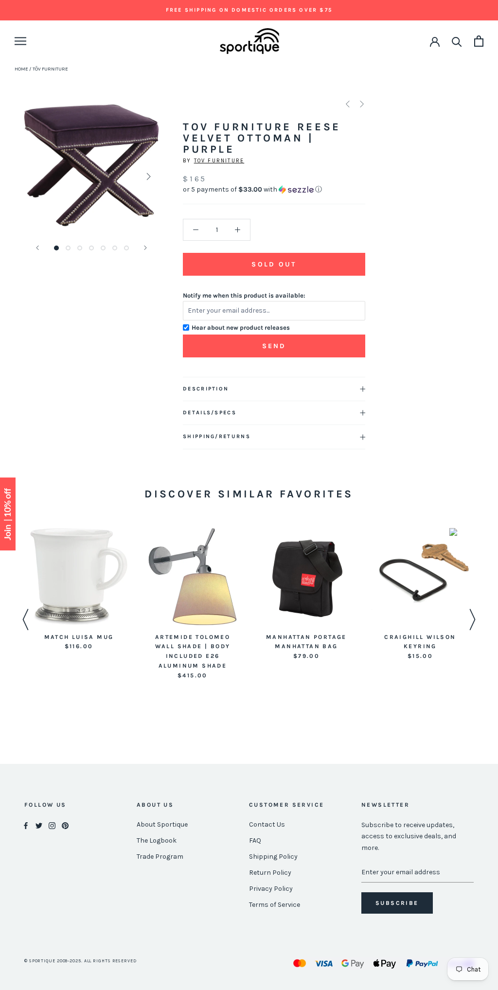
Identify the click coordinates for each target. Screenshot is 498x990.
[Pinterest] (65, 825)
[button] (274, 189)
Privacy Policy (271, 888)
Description (206, 389)
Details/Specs (209, 412)
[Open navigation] (20, 41)
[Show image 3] (79, 248)
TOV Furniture (219, 161)
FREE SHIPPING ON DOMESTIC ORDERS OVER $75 (249, 10)
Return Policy (270, 872)
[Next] (145, 248)
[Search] (457, 41)
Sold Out (273, 264)
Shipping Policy (273, 856)
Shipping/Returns (216, 436)
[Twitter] (39, 825)
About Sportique (162, 824)
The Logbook (157, 840)
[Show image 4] (91, 248)
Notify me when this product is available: (244, 295)
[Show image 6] (114, 248)
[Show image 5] (103, 248)
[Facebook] (25, 825)
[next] (148, 176)
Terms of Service (274, 905)
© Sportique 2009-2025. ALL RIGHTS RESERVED (80, 960)
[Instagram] (52, 825)
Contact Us (267, 824)
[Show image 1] (56, 248)
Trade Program (160, 856)
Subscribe (397, 903)
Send (274, 346)
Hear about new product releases (241, 327)
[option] (79, 590)
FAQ (255, 840)
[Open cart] (478, 41)
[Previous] (37, 248)
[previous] (35, 176)
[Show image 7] (126, 248)
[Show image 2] (68, 248)
